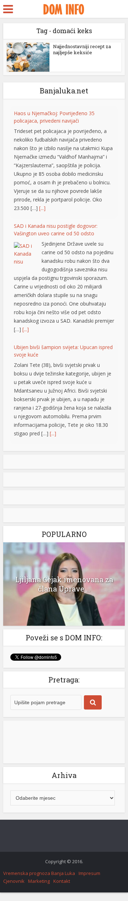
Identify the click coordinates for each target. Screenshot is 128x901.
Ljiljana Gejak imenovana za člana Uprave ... (64, 584)
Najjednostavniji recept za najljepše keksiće (82, 49)
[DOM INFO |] (63, 8)
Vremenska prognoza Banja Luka (39, 873)
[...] (42, 126)
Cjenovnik (14, 881)
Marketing (39, 881)
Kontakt (61, 881)
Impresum (89, 873)
